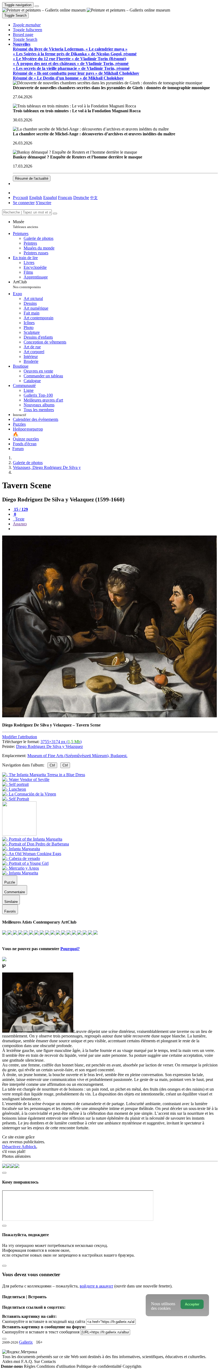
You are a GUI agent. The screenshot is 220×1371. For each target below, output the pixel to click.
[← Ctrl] (15, 799)
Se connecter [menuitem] (24, 202)
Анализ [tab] (20, 524)
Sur (37, 1361)
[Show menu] (37, 6)
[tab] (20, 509)
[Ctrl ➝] (32, 839)
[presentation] (115, 528)
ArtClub (27, 284)
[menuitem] (94, 197)
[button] (27, 25)
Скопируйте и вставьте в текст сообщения (40, 1332)
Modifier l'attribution (19, 737)
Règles (30, 1366)
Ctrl (52, 765)
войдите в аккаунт (96, 1286)
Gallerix (26, 1342)
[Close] (55, 213)
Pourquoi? (70, 948)
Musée (25, 224)
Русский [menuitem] (20, 197)
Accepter (192, 1304)
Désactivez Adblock (19, 1146)
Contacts (48, 1361)
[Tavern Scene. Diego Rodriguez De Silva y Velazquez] (109, 716)
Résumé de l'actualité (31, 178)
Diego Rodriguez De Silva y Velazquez (49, 746)
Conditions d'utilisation (56, 1366)
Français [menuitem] (65, 197)
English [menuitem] (35, 197)
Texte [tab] (19, 519)
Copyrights (132, 1366)
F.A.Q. (27, 1361)
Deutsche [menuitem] (81, 197)
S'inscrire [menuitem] (43, 202)
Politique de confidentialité (99, 1366)
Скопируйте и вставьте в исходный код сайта (43, 1321)
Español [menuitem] (50, 197)
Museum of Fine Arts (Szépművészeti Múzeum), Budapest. (77, 755)
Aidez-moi (11, 1361)
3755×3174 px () (61, 741)
